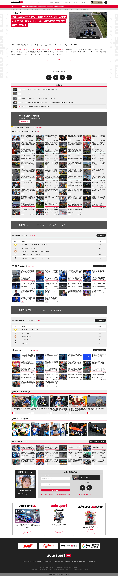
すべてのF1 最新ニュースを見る (97, 441)
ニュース (25, 6)
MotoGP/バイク (57, 2)
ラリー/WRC (65, 2)
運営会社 (67, 561)
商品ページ (90, 532)
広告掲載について (48, 561)
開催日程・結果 (32, 6)
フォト (61, 6)
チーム (56, 6)
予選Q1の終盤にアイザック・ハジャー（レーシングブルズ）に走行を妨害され (41, 49)
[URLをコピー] (69, 77)
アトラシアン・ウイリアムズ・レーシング (51, 225)
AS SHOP (84, 2)
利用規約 (39, 561)
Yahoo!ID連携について (87, 494)
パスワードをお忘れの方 (49, 494)
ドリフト (71, 2)
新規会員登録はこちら (64, 494)
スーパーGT (32, 2)
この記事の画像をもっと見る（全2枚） (87, 37)
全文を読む (58, 59)
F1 (27, 2)
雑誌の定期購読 (59, 561)
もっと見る (26, 532)
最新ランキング (41, 6)
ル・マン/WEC (50, 2)
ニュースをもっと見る (99, 266)
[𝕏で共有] (49, 77)
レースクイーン (77, 2)
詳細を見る (58, 532)
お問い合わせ (91, 561)
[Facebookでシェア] (55, 77)
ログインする (55, 490)
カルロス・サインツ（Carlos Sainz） (52, 310)
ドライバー (50, 6)
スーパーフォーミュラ (40, 2)
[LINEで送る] (62, 77)
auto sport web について (79, 561)
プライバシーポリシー (28, 561)
